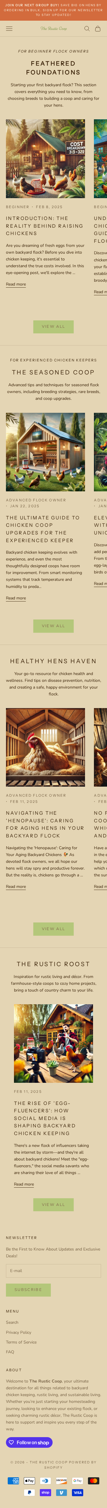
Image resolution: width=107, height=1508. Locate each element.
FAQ (10, 1352)
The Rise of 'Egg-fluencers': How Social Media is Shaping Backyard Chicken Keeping (45, 1118)
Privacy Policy (18, 1332)
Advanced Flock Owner (36, 500)
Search (12, 1322)
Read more (16, 284)
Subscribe (28, 1289)
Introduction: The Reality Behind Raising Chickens (45, 225)
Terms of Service (21, 1342)
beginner (17, 207)
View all (53, 326)
